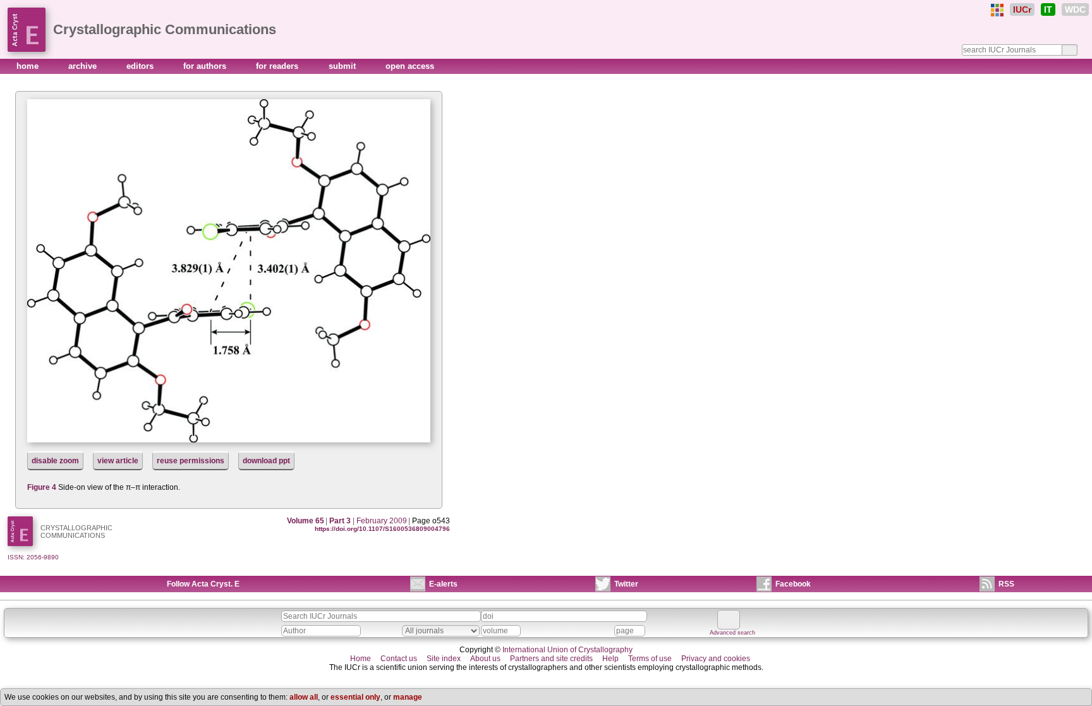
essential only (355, 697)
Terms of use (650, 658)
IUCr (1022, 9)
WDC (1075, 9)
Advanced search (732, 633)
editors (141, 66)
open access (409, 66)
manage (407, 697)
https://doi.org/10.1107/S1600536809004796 (382, 528)
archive (83, 66)
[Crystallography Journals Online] (997, 10)
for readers (278, 66)
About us (485, 658)
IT (1048, 9)
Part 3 (340, 520)
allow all (303, 697)
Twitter (626, 584)
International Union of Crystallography (567, 649)
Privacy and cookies (715, 658)
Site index (444, 658)
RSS (1006, 584)
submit (343, 66)
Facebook (793, 584)
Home (360, 658)
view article (117, 460)
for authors (206, 66)
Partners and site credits (551, 658)
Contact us (398, 658)
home (28, 66)
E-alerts (443, 584)
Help (610, 658)
